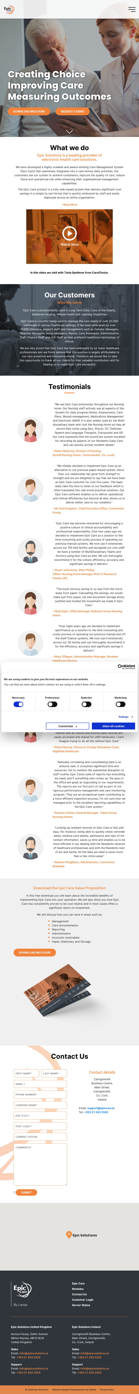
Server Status (81, 1305)
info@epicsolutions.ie (33, 1353)
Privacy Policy (107, 1389)
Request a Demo (72, 111)
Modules (78, 1289)
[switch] (52, 704)
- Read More (69, 204)
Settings (124, 716)
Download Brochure (29, 111)
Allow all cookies (113, 726)
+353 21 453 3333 (96, 1112)
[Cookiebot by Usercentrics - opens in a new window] (120, 666)
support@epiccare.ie (100, 1108)
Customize (65, 726)
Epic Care (78, 1283)
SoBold (92, 1389)
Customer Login (82, 1299)
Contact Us (79, 1294)
